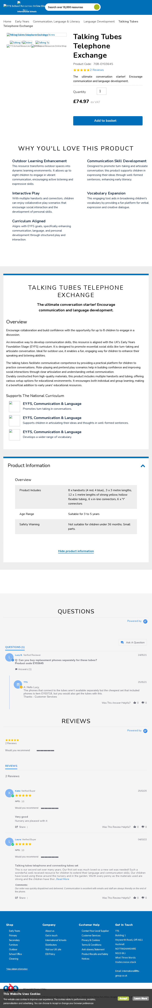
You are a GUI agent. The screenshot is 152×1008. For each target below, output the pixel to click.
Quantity (79, 92)
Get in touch (51, 935)
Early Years (14, 931)
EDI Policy (50, 954)
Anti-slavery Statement (93, 949)
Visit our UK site (53, 949)
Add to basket (106, 120)
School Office (15, 954)
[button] (23, 669)
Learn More (140, 998)
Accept (123, 998)
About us (49, 931)
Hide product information (76, 551)
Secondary (14, 940)
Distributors (51, 944)
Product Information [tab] (29, 465)
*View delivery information (17, 969)
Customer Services (91, 935)
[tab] (133, 642)
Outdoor (13, 949)
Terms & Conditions (91, 944)
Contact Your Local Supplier (95, 931)
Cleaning (13, 958)
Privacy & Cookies (91, 940)
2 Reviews (97, 70)
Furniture (13, 944)
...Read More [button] (62, 879)
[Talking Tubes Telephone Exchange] (37, 34)
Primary (13, 935)
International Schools (55, 940)
